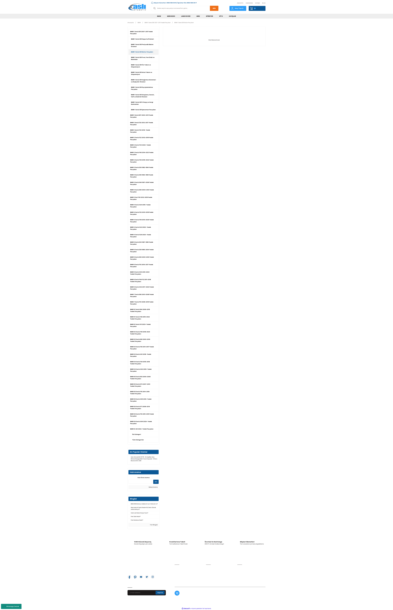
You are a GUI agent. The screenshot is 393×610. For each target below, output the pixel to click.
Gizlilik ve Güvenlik (242, 571)
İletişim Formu (210, 571)
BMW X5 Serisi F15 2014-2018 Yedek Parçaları (139, 393)
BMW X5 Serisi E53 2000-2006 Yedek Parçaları (140, 378)
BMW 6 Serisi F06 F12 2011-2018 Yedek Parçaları (140, 280)
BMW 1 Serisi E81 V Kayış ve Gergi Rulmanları (142, 103)
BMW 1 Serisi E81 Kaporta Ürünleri (142, 39)
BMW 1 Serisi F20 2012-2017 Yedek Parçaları (141, 124)
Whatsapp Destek (12, 606)
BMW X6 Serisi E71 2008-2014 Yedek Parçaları (140, 407)
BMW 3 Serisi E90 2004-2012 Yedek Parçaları (142, 191)
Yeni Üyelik (178, 567)
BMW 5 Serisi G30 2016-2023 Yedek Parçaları (139, 273)
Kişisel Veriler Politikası (244, 577)
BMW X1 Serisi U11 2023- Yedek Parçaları (140, 325)
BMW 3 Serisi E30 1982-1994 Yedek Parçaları (141, 168)
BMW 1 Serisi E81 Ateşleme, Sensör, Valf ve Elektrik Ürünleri (142, 96)
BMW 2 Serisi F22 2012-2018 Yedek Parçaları (141, 138)
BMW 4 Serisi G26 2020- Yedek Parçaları (140, 236)
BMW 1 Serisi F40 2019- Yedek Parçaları (140, 131)
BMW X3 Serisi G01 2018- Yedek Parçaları (140, 355)
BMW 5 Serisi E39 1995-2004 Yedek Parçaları (142, 251)
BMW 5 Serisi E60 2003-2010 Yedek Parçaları (142, 258)
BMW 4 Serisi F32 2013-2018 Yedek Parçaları (141, 213)
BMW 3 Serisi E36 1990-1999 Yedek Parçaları (141, 176)
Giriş (236, 8)
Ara (156, 482)
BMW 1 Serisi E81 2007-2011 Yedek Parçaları (141, 32)
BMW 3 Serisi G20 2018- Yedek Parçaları (140, 206)
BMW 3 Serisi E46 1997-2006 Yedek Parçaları (142, 183)
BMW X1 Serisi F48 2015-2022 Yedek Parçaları (140, 318)
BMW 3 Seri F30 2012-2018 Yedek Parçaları (141, 198)
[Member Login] (232, 8)
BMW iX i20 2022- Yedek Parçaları (141, 429)
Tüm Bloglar (154, 525)
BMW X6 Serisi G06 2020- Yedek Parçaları (141, 422)
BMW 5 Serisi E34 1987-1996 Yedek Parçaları (141, 243)
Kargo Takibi (210, 577)
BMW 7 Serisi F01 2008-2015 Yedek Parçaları (141, 303)
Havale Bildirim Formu (213, 574)
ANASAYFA (240, 3)
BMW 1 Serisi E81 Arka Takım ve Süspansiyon (141, 73)
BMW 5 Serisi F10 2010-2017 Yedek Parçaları (141, 265)
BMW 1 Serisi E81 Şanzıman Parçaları (143, 110)
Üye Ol (241, 8)
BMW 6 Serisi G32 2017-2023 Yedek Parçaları (142, 288)
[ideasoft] (186, 608)
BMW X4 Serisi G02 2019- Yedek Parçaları (141, 370)
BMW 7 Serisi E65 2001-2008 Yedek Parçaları (142, 295)
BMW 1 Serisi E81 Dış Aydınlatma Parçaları (142, 88)
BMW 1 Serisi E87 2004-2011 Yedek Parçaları (141, 116)
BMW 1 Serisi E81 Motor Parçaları (184, 22)
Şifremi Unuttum (180, 574)
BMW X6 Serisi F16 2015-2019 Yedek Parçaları (142, 415)
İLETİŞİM (257, 3)
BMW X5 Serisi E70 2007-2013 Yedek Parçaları (140, 385)
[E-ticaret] (196, 608)
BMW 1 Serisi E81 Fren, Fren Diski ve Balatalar (142, 58)
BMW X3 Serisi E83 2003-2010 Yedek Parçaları (140, 340)
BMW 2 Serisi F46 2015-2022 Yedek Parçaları (142, 161)
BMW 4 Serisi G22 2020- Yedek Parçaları (140, 228)
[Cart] (257, 8)
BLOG (263, 3)
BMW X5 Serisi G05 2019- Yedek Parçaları (140, 400)
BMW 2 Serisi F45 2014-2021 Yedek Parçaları (141, 153)
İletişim (208, 567)
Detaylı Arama (153, 487)
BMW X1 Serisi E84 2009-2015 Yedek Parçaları (140, 310)
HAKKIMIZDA (249, 3)
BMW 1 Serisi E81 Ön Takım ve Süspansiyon (141, 66)
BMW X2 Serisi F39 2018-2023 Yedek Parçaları (140, 333)
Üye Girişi (177, 571)
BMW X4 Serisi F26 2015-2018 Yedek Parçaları (140, 363)
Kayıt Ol (160, 593)
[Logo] (138, 7)
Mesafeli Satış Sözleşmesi (245, 567)
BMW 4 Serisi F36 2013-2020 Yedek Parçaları (142, 221)
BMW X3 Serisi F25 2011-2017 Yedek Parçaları (142, 348)
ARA (214, 8)
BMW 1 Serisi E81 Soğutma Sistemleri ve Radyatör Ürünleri (143, 81)
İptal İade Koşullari (243, 574)
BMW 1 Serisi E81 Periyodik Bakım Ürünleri (142, 45)
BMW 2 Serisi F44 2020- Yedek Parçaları (140, 146)
